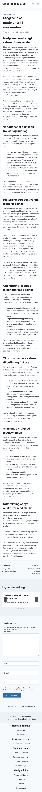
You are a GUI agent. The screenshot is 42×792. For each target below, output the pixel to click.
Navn (6, 664)
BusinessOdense (21, 761)
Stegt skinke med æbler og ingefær (9, 568)
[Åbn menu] (38, 3)
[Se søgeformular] (33, 4)
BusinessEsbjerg (21, 766)
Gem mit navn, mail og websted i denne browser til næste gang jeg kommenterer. (19, 689)
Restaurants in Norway (21, 743)
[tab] (17, 608)
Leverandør (21, 779)
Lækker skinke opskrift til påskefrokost (34, 569)
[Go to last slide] (5, 599)
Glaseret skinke (9, 32)
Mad (4, 14)
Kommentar (8, 632)
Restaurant (21, 730)
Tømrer (21, 784)
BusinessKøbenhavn (21, 757)
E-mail (7, 673)
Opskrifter (11, 14)
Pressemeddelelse (21, 775)
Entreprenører (21, 788)
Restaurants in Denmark (21, 739)
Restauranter (21, 735)
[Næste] (36, 599)
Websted (7, 683)
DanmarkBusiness (21, 753)
